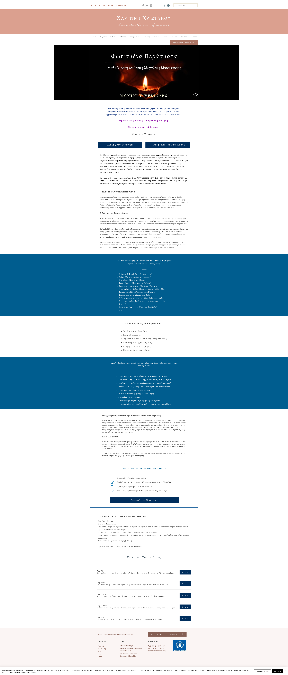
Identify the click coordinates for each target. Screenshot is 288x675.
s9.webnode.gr (137, 648)
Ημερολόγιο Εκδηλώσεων (129, 653)
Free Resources (125, 650)
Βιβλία (100, 651)
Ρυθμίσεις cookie (262, 671)
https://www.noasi (126, 648)
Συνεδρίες (102, 649)
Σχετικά (101, 646)
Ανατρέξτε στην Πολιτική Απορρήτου (24, 672)
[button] (167, 5)
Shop (100, 657)
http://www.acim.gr (126, 646)
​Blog (99, 654)
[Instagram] (150, 5)
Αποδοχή (277, 671)
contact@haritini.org (157, 651)
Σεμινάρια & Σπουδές (128, 656)
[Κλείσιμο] (285, 671)
